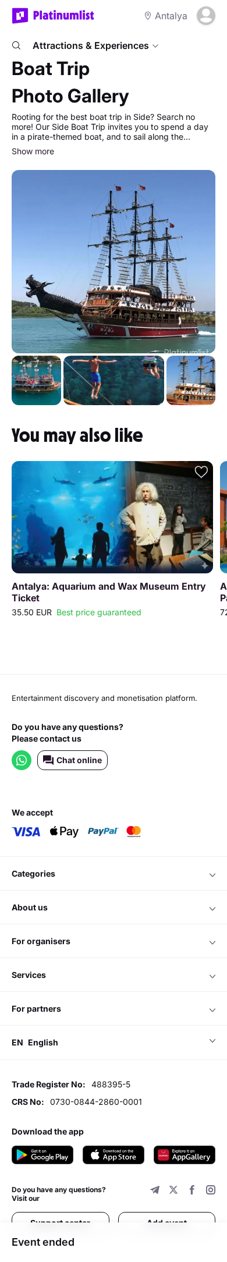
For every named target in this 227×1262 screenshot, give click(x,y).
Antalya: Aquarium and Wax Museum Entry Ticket (109, 592)
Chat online (79, 760)
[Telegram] (154, 1191)
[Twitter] (173, 1191)
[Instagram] (210, 1191)
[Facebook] (192, 1191)
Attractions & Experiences (91, 45)
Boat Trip (51, 68)
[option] (112, 541)
